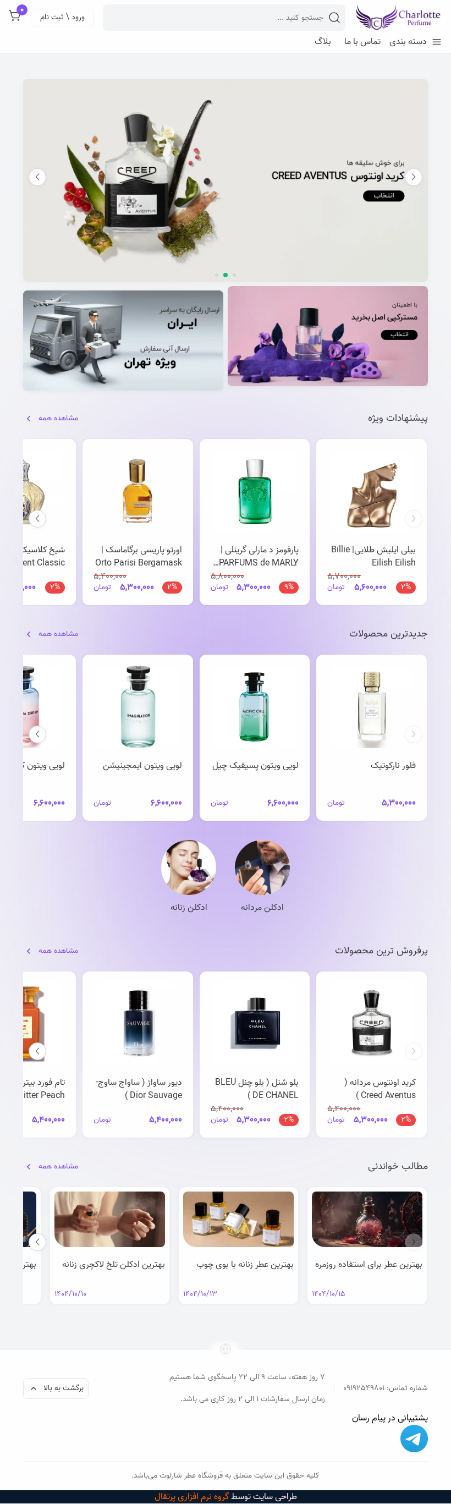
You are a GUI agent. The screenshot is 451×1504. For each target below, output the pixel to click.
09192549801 (363, 1388)
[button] (37, 177)
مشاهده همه (58, 418)
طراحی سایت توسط (226, 1497)
